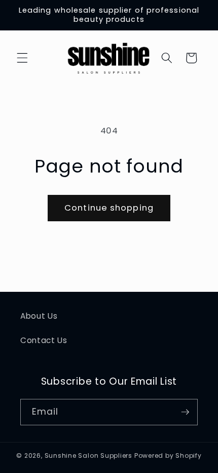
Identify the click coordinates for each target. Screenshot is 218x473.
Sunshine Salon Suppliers (88, 455)
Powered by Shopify (168, 455)
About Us (38, 316)
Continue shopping (109, 208)
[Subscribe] (185, 412)
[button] (22, 58)
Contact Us (43, 340)
